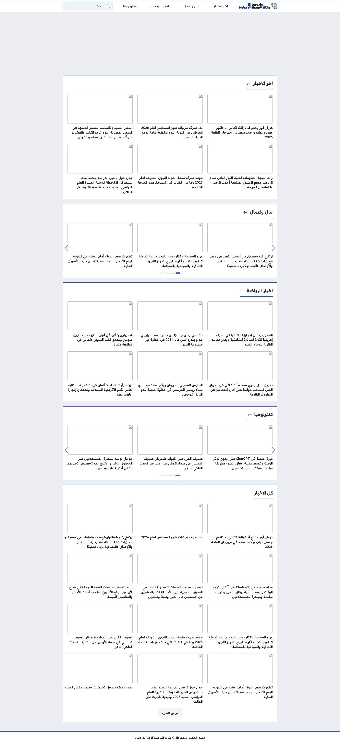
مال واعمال (261, 212)
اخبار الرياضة (260, 290)
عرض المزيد (170, 713)
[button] (178, 273)
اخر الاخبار (263, 83)
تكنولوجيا (263, 414)
